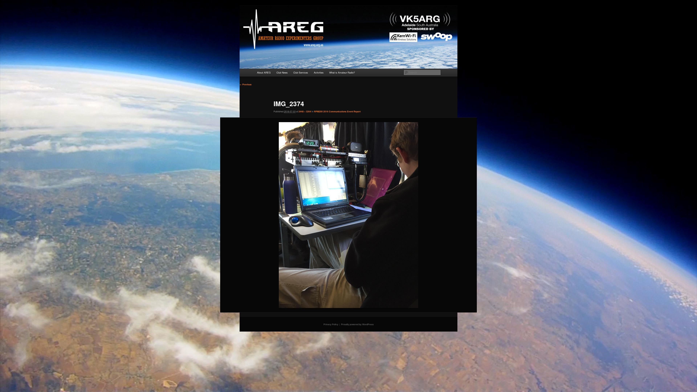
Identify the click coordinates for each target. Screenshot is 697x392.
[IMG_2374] (348, 215)
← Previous (246, 84)
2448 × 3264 (305, 111)
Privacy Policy (330, 324)
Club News (282, 72)
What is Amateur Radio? (342, 72)
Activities (319, 72)
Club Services (300, 72)
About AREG (264, 72)
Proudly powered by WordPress (357, 324)
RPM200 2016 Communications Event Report (337, 111)
